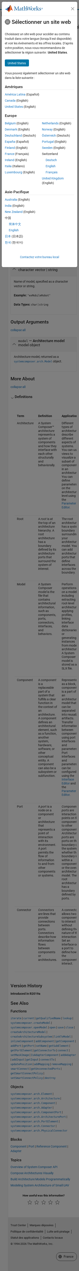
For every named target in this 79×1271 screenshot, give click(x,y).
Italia (8, 166)
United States (14, 106)
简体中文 (15, 224)
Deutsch (51, 160)
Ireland (9, 160)
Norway (47, 129)
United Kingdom (53, 178)
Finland (10, 148)
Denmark (11, 129)
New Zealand (14, 212)
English (51, 166)
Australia (11, 199)
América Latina (15, 94)
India (8, 205)
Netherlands (50, 123)
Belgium (10, 123)
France (9, 154)
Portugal (48, 141)
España (10, 141)
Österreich (49, 135)
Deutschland (13, 135)
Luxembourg (13, 172)
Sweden (47, 148)
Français (51, 172)
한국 (8, 242)
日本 (8, 236)
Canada (10, 100)
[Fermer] (73, 9)
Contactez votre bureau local (39, 257)
